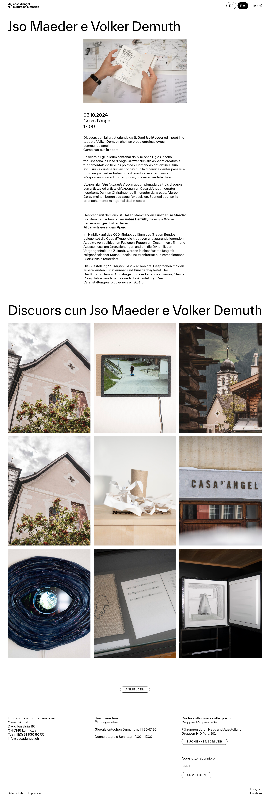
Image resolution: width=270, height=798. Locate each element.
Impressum (35, 793)
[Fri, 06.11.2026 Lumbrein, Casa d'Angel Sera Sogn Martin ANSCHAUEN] (220, 491)
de (231, 6)
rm (243, 6)
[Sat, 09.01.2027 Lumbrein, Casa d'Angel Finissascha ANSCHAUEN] (220, 603)
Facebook (256, 793)
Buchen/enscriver (204, 741)
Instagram (256, 789)
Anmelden (135, 689)
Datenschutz (15, 793)
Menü (257, 6)
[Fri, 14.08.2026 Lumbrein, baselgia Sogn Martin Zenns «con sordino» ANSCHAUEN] (49, 378)
